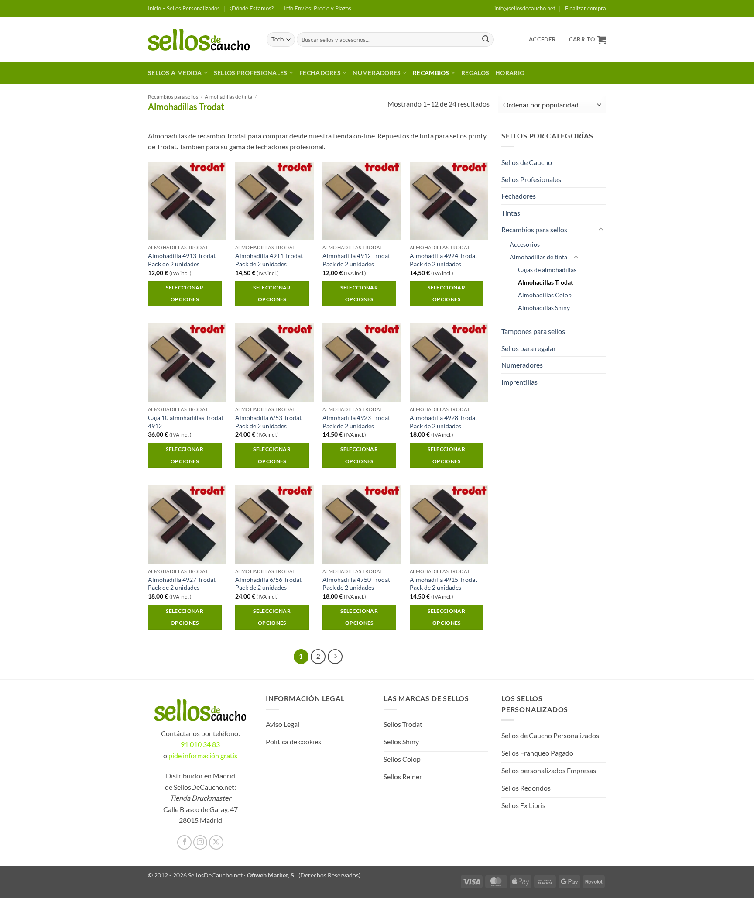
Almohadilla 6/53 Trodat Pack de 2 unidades (268, 422)
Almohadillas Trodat (545, 282)
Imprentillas (519, 382)
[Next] (335, 656)
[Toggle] (601, 229)
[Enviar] (485, 39)
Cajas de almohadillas (547, 269)
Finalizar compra (585, 8)
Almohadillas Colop (545, 295)
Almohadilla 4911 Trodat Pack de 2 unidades (269, 260)
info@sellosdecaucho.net (524, 8)
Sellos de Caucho (526, 162)
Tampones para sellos (533, 331)
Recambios (431, 72)
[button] (542, 39)
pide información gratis (202, 755)
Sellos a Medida (175, 72)
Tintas (510, 213)
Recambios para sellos (173, 96)
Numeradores (377, 72)
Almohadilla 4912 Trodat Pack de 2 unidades (356, 260)
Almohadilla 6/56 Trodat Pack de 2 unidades (268, 584)
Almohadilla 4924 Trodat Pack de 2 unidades (443, 260)
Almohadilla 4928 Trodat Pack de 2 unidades (443, 422)
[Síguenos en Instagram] (200, 842)
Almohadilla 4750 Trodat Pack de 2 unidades (356, 584)
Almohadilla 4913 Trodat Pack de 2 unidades (182, 260)
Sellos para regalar (528, 348)
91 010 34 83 (200, 744)
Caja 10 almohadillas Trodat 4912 (185, 422)
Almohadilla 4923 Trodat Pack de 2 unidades (356, 422)
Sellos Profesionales (251, 72)
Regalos (475, 72)
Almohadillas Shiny (544, 307)
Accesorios (525, 244)
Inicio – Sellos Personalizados (184, 8)
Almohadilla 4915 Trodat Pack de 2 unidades (443, 584)
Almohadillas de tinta (228, 96)
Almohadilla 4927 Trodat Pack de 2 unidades (182, 584)
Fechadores (320, 72)
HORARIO (509, 72)
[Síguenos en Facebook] (184, 842)
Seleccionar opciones (184, 294)
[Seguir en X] (216, 842)
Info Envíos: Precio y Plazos (317, 8)
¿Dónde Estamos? (252, 8)
